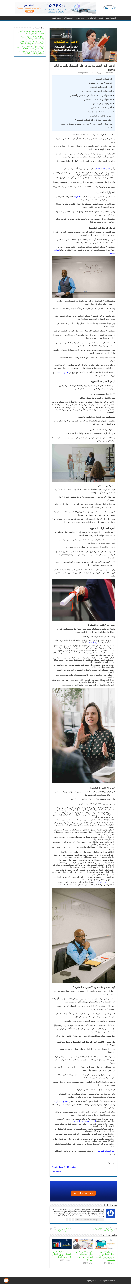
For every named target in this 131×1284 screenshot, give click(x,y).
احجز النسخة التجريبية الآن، (104, 1151)
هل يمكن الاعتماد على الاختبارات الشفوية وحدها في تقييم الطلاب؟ (86, 126)
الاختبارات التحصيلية (102, 168)
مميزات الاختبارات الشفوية (100, 111)
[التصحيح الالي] (55, 8)
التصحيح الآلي (68, 18)
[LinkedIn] (18, 1280)
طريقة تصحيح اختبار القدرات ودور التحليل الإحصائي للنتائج (62, 1254)
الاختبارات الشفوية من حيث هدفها (97, 91)
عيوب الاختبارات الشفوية (101, 116)
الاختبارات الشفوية (103, 79)
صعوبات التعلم (62, 372)
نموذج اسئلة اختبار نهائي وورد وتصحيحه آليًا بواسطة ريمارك (33, 37)
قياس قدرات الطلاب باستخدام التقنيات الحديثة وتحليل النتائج (32, 42)
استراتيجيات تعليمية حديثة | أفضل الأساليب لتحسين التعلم (31, 32)
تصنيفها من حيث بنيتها (102, 103)
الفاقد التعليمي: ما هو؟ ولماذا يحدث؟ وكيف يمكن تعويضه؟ (62, 1229)
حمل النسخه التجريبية (83, 1193)
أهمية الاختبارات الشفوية (101, 107)
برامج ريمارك (80, 18)
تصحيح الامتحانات (93, 643)
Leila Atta (109, 73)
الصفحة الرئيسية (111, 18)
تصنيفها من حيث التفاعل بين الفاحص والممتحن (91, 95)
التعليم (101, 18)
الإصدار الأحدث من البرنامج (85, 1121)
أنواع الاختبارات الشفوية (101, 87)
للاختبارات (78, 196)
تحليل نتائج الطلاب (100, 882)
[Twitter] (20, 1280)
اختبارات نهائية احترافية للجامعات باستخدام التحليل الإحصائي (31, 52)
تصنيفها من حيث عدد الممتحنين (98, 99)
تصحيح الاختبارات (61, 1101)
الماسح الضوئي (56, 18)
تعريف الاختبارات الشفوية (100, 83)
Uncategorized (82, 73)
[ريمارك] (109, 7)
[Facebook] (22, 1280)
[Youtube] (16, 1280)
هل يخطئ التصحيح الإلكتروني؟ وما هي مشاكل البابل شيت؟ (103, 1229)
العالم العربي (92, 18)
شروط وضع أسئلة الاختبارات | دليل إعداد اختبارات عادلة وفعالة (31, 47)
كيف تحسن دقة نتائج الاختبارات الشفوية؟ (93, 120)
